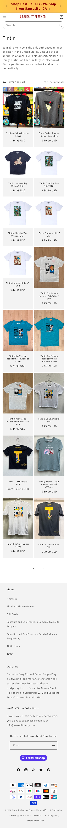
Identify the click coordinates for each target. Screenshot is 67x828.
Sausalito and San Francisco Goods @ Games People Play (32, 636)
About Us (12, 598)
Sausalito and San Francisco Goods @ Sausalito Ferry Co (33, 624)
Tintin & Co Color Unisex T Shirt (18, 545)
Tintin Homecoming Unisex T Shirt (17, 184)
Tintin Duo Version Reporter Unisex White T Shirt (18, 421)
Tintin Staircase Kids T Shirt (49, 234)
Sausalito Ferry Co (20, 810)
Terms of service (34, 815)
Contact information (35, 820)
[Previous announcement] (6, 6)
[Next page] (43, 568)
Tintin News (13, 646)
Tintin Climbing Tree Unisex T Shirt (18, 234)
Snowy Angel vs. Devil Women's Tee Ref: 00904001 (49, 484)
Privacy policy (17, 815)
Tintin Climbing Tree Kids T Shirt (49, 184)
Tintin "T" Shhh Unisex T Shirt (49, 546)
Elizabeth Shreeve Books (20, 606)
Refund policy (56, 810)
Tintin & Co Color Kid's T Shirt (49, 420)
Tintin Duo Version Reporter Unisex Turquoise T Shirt (49, 359)
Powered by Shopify (38, 810)
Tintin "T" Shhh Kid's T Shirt (18, 483)
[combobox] (33, 25)
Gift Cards (12, 614)
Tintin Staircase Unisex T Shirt (18, 284)
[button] (4, 16)
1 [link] (24, 568)
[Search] (60, 25)
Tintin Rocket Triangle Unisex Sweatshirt (49, 134)
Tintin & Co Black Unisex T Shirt (17, 134)
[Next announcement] (60, 6)
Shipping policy (52, 815)
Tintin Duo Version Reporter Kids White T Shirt (49, 296)
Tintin (10, 653)
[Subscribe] (53, 745)
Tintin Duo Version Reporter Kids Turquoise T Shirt (18, 359)
